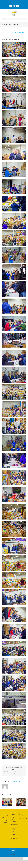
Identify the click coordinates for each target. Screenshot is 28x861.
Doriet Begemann (17, 781)
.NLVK (17, 850)
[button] (3, 802)
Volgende (21, 32)
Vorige (16, 32)
